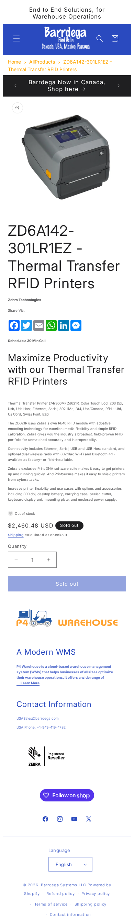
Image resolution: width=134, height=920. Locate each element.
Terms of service (51, 904)
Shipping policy (91, 904)
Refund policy (60, 893)
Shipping (16, 535)
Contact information (70, 914)
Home (14, 62)
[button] (16, 38)
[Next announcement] (118, 85)
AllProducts (42, 62)
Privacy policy (95, 893)
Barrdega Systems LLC (63, 885)
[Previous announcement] (15, 85)
